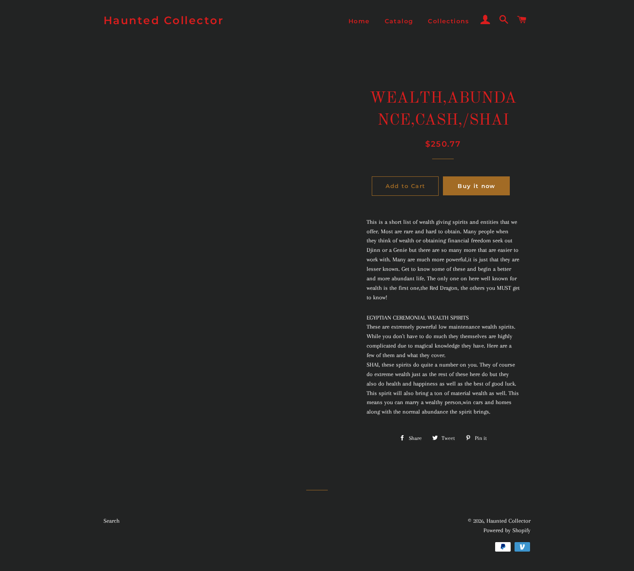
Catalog (399, 21)
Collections (448, 21)
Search (111, 521)
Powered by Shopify (506, 530)
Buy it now (476, 185)
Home (359, 21)
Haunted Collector (164, 20)
